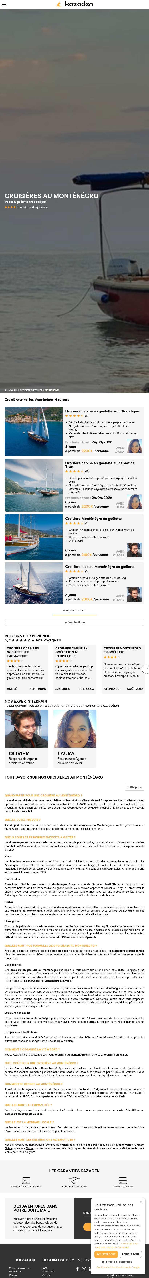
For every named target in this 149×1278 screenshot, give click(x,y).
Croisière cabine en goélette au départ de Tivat (100, 465)
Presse (13, 1275)
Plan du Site (48, 1271)
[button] (118, 1262)
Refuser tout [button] (130, 1254)
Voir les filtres (76, 622)
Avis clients (15, 1271)
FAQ (44, 1268)
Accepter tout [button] (106, 1254)
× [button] (141, 1202)
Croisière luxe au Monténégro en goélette (100, 567)
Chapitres (135, 787)
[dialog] (118, 1236)
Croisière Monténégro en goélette (93, 519)
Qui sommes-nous (19, 1268)
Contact (46, 1275)
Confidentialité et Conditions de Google (118, 1267)
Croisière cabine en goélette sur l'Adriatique (102, 411)
